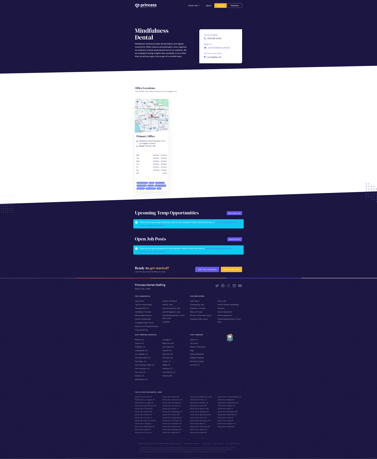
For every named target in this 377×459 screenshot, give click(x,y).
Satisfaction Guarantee (191, 443)
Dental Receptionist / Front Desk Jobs (173, 316)
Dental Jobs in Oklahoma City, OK (201, 397)
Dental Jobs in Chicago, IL (143, 423)
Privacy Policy (206, 443)
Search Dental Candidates (228, 304)
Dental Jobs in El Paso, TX (198, 400)
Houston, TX (167, 368)
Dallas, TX (166, 365)
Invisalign (150, 185)
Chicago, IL (166, 339)
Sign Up (220, 5)
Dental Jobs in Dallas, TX (143, 429)
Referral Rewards (197, 354)
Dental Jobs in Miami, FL (225, 409)
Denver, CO (139, 376)
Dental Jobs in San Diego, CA (171, 403)
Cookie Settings (218, 443)
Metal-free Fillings (160, 185)
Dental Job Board (169, 301)
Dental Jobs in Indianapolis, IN (172, 429)
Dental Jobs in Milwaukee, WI (199, 412)
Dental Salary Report (143, 315)
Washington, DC (141, 379)
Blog (192, 350)
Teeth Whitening (150, 188)
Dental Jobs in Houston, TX (143, 418)
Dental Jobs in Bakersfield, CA (227, 415)
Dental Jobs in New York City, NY (145, 421)
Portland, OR (167, 358)
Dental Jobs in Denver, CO (143, 415)
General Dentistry (142, 183)
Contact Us (194, 365)
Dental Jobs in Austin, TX (170, 409)
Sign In (208, 5)
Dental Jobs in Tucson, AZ (143, 432)
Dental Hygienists (225, 315)
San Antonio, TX (168, 372)
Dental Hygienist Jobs (171, 312)
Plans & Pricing (196, 312)
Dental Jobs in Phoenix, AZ (143, 397)
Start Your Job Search (207, 269)
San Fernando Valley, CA (145, 365)
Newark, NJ (166, 350)
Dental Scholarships (143, 319)
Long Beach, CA (141, 350)
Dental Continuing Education (146, 326)
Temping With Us (142, 308)
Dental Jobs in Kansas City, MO (200, 426)
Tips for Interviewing (143, 304)
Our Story (194, 343)
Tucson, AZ (139, 343)
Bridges (151, 183)
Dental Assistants (225, 312)
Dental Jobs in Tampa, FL (226, 421)
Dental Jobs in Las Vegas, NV (144, 403)
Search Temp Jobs (234, 213)
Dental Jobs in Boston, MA (170, 415)
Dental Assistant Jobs (171, 308)
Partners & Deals (197, 361)
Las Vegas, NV (168, 347)
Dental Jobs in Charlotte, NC (171, 426)
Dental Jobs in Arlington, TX (226, 423)
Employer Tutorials (197, 308)
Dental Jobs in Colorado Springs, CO (229, 397)
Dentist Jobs (167, 304)
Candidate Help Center (144, 323)
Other (159, 188)
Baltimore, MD (168, 343)
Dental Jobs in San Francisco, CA (145, 406)
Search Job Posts (234, 239)
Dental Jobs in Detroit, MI (198, 406)
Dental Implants (141, 185)
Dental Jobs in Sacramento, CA (200, 421)
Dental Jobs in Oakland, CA (226, 406)
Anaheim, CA (140, 347)
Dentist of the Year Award (200, 315)
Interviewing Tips (197, 304)
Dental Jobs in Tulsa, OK (225, 418)
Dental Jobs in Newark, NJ (170, 397)
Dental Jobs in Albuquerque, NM (200, 415)
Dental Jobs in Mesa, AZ (197, 423)
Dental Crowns (160, 183)
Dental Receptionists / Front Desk (229, 320)
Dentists (221, 308)
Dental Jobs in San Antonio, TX (172, 400)
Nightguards (140, 188)
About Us (194, 339)
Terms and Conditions (233, 443)
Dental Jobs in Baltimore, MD (199, 409)
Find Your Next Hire (231, 269)
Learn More (139, 301)
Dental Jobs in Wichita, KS (226, 426)
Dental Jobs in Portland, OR (144, 409)
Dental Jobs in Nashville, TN (171, 432)
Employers (235, 5)
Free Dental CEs (141, 330)
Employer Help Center (199, 319)
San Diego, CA (140, 361)
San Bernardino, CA (143, 358)
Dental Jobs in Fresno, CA (198, 418)
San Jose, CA (140, 372)
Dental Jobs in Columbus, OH (171, 423)
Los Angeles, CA (141, 354)
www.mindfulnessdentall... (219, 47)
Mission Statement (198, 347)
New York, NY (167, 354)
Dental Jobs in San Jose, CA (171, 406)
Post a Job (222, 301)
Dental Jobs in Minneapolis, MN (228, 412)
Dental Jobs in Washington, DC (145, 426)
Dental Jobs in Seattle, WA (143, 412)
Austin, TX (166, 361)
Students (166, 322)
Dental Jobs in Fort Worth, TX (171, 421)
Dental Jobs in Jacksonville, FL (172, 418)
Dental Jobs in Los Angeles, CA (145, 400)
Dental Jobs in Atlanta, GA (198, 429)
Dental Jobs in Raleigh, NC (226, 400)
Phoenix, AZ (139, 339)
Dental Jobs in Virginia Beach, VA (228, 403)
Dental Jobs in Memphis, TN (199, 403)
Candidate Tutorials (143, 312)
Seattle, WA (167, 376)
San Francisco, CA (142, 368)
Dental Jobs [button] (193, 5)
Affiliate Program (197, 358)
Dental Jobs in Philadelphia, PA (172, 412)
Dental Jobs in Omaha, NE (198, 432)
